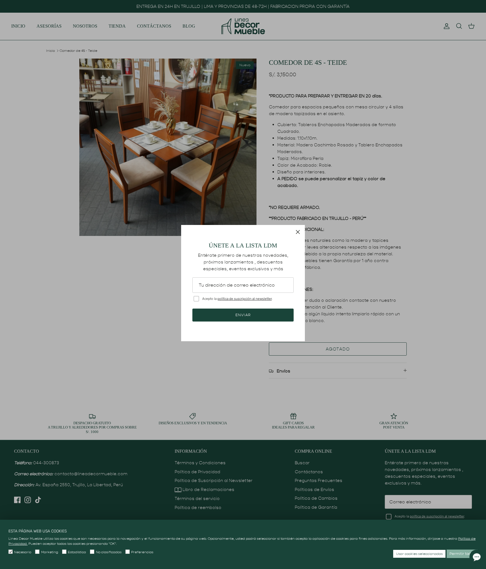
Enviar (242, 315)
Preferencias (142, 552)
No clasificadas (108, 552)
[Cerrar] (298, 232)
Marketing (49, 552)
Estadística (77, 552)
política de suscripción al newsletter (244, 299)
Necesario (22, 552)
